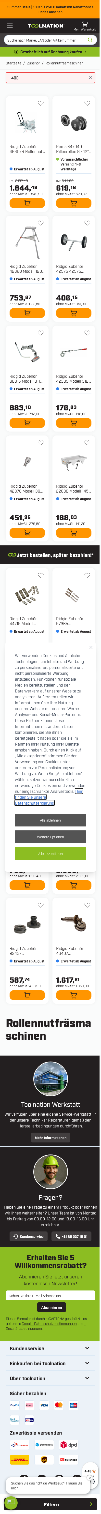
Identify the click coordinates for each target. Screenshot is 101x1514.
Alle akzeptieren (50, 853)
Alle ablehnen (50, 820)
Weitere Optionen (50, 837)
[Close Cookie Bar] (91, 647)
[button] (11, 1503)
